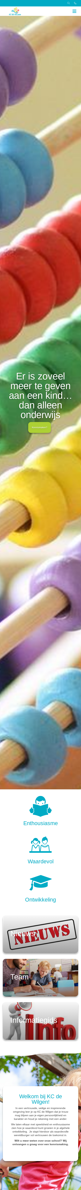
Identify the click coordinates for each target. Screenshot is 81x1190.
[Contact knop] (75, 3)
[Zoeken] (68, 3)
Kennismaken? (39, 427)
